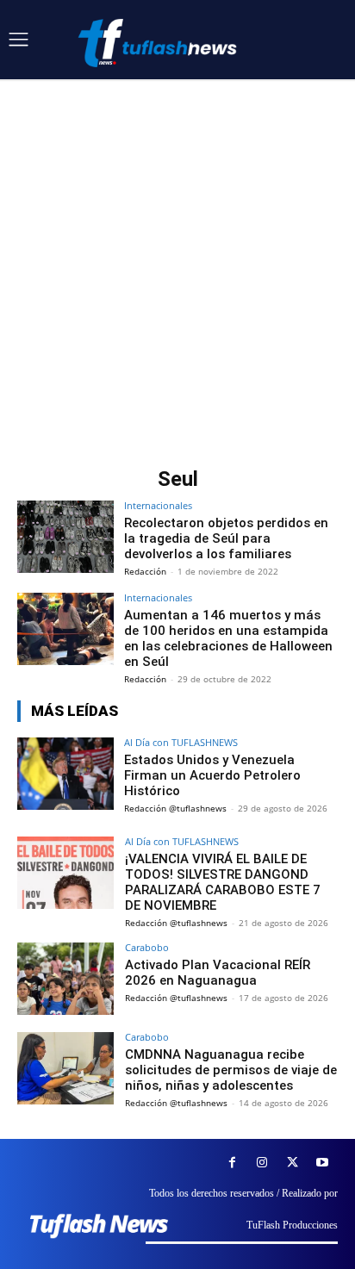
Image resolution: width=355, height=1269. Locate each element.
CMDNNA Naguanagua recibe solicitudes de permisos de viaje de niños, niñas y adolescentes (231, 1070)
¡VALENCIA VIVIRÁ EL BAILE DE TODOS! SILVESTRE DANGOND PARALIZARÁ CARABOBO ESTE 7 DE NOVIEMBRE (223, 882)
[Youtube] (323, 1163)
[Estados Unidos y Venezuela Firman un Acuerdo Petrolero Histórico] (65, 773)
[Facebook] (232, 1163)
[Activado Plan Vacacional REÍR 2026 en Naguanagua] (65, 978)
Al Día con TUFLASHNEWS (181, 742)
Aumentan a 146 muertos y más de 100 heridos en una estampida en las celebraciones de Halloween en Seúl (228, 638)
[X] (292, 1163)
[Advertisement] (177, 265)
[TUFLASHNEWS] (159, 42)
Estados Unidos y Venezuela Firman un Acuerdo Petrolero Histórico (212, 775)
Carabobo (147, 947)
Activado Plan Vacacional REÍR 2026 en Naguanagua (217, 972)
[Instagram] (262, 1163)
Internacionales (158, 505)
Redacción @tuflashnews (175, 808)
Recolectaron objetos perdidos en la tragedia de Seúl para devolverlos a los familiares (226, 538)
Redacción (145, 571)
